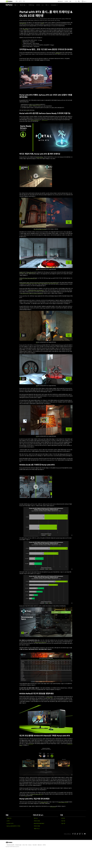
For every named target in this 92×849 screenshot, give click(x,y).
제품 (17, 1)
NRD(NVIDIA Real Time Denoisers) (35, 290)
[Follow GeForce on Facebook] (73, 834)
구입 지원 (63, 820)
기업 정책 (34, 845)
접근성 (29, 845)
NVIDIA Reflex (31, 20)
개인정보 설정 (18, 845)
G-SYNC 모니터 (10, 823)
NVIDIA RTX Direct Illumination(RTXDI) (27, 278)
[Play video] (35, 77)
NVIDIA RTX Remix (43, 20)
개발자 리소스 (37, 828)
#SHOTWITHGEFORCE (39, 823)
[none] (76, 1)
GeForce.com (45, 119)
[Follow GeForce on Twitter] (82, 834)
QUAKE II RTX (22, 272)
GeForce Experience (35, 119)
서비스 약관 (24, 845)
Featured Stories (43, 18)
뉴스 (43, 5)
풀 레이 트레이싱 (39, 157)
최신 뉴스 (36, 818)
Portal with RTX (51, 20)
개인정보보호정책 (10, 845)
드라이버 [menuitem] (66, 1)
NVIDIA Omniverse (23, 20)
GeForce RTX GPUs (51, 18)
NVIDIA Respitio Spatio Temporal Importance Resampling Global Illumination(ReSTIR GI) (38, 282)
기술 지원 (63, 823)
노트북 (8, 820)
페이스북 (39, 104)
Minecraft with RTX (31, 272)
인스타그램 (34, 104)
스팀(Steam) (57, 52)
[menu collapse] (26, 1)
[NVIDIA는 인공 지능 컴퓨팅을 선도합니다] (9, 1)
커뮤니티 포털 (37, 826)
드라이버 (38, 5)
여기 (27, 110)
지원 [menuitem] (70, 1)
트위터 (30, 104)
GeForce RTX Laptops (60, 18)
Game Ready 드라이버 (63, 802)
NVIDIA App (31, 5)
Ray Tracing (57, 20)
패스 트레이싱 (25, 28)
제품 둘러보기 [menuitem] (60, 1)
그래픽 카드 (9, 818)
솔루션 (20, 1)
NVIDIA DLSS (68, 18)
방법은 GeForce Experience (40, 641)
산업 (24, 1)
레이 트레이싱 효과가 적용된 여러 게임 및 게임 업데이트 (32, 293)
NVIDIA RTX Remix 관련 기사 (36, 794)
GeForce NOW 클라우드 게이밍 (13, 826)
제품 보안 (40, 845)
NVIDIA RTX (36, 20)
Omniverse (30, 743)
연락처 (44, 845)
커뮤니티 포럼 (37, 820)
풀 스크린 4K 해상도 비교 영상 (40, 229)
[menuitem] (16, 1)
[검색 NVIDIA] (76, 1)
